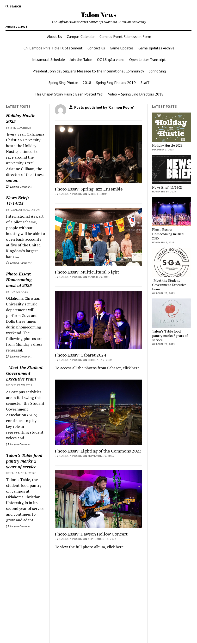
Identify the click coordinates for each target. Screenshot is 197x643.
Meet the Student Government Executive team (24, 373)
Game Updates (122, 48)
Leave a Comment (20, 186)
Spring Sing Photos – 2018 (70, 82)
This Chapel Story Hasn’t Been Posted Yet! (69, 94)
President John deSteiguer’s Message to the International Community (88, 71)
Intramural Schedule (48, 59)
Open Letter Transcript (147, 59)
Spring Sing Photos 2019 (116, 82)
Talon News (98, 14)
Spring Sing (157, 71)
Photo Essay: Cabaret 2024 (80, 355)
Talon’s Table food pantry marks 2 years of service (24, 461)
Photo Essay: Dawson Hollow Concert (91, 534)
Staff (145, 82)
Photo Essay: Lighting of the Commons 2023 (98, 451)
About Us (54, 36)
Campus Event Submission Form (125, 36)
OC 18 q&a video (110, 59)
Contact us (96, 48)
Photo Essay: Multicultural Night (87, 272)
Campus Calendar (81, 36)
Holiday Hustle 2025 (20, 118)
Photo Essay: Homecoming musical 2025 (19, 279)
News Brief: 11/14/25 (17, 200)
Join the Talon (81, 59)
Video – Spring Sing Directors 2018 (136, 94)
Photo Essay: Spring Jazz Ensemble (89, 189)
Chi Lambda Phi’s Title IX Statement (53, 48)
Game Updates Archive (156, 48)
